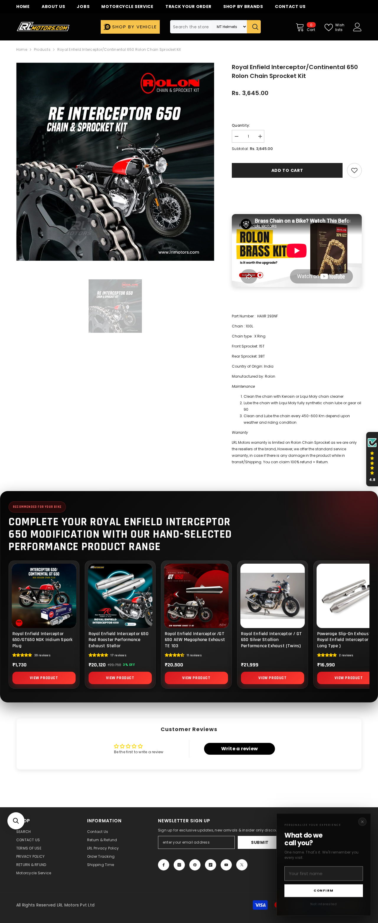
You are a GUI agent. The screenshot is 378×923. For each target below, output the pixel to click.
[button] (16, 820)
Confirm (324, 890)
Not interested (323, 904)
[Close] (362, 822)
